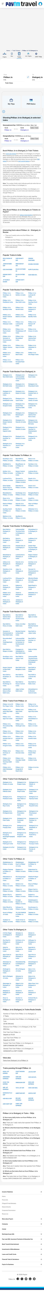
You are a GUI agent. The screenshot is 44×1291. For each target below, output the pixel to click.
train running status (23, 161)
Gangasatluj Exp (8, 136)
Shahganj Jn (24, 130)
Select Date (34, 128)
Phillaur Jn (8, 130)
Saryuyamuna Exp (9, 125)
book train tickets (11, 153)
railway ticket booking (26, 215)
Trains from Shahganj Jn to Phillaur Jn (15, 1060)
